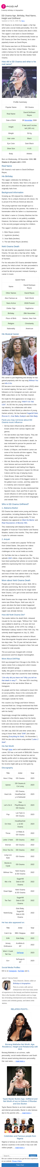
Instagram (13, 971)
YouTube (21, 971)
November (28, 120)
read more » (20, 1061)
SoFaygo (20, 953)
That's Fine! (20, 1165)
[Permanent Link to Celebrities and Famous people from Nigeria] (20, 1125)
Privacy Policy (17, 1161)
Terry (23, 21)
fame (10, 749)
